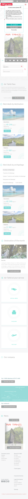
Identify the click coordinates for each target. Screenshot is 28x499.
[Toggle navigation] (25, 4)
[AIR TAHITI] (6, 4)
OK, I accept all (14, 24)
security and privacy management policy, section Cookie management (14, 20)
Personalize (14, 29)
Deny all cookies (14, 27)
